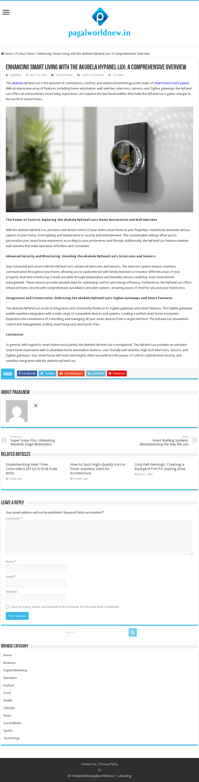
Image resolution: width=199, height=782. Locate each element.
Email (11, 576)
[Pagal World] (99, 22)
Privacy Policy (109, 764)
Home (8, 53)
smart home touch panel (171, 83)
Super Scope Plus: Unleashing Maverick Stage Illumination (33, 440)
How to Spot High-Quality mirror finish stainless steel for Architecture (98, 468)
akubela (17, 83)
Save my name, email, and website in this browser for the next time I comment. (65, 607)
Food (7, 693)
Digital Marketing (15, 670)
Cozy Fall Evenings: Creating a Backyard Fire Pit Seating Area (159, 466)
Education (10, 678)
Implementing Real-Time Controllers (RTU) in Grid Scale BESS (31, 468)
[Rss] (99, 770)
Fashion (8, 685)
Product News (25, 53)
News (7, 715)
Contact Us (88, 764)
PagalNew (16, 75)
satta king (124, 776)
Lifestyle (9, 708)
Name (11, 561)
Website (11, 592)
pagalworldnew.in (102, 776)
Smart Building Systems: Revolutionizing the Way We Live (164, 440)
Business (9, 663)
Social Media (12, 723)
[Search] (133, 632)
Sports (8, 730)
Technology (11, 738)
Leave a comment (93, 75)
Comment (14, 518)
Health (7, 700)
